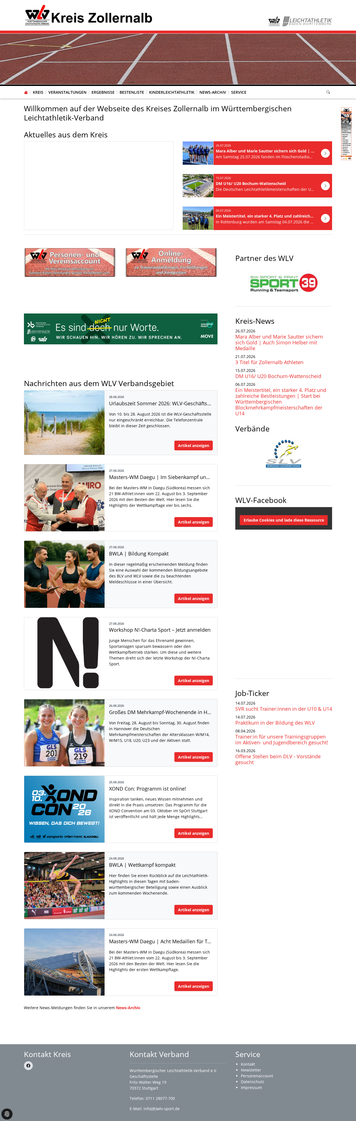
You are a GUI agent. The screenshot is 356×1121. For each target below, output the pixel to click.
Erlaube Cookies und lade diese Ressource (284, 520)
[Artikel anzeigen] (325, 153)
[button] (38, 87)
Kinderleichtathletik (171, 92)
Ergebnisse (103, 92)
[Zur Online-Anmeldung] (171, 262)
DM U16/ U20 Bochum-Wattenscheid (278, 376)
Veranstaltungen (67, 92)
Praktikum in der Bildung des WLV (275, 722)
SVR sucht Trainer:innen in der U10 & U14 (283, 708)
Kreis (38, 92)
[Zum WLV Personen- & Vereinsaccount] (70, 262)
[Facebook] (28, 1065)
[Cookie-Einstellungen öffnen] (7, 1114)
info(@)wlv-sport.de (162, 1108)
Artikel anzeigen (193, 445)
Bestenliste (132, 92)
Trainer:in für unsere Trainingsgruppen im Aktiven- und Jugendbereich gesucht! (281, 739)
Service (238, 92)
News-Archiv (212, 92)
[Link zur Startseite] (88, 15)
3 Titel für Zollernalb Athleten (269, 362)
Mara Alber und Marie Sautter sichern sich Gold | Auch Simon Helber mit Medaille (279, 342)
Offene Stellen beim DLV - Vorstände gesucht (278, 759)
